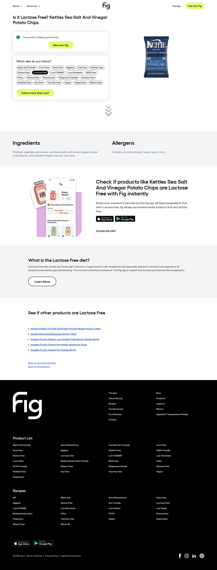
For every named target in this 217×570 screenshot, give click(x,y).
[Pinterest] (202, 556)
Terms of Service (34, 555)
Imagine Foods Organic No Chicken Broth (53, 349)
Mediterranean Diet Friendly (74, 461)
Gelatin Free (97, 67)
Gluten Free (24, 72)
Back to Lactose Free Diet (42, 362)
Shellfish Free (24, 82)
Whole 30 (65, 524)
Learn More (42, 281)
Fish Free (82, 67)
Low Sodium (114, 508)
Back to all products (39, 366)
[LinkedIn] (194, 556)
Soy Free (39, 82)
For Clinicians (114, 414)
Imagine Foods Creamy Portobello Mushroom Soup (59, 344)
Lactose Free (40, 72)
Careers (112, 419)
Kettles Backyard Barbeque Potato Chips (53, 333)
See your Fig (195, 5)
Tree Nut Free (54, 82)
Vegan (68, 82)
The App (176, 6)
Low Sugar (161, 508)
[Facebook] (180, 556)
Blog (158, 393)
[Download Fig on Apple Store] (22, 543)
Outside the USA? (106, 230)
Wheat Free (96, 82)
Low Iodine (18, 461)
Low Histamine (75, 72)
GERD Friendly (163, 450)
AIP (14, 497)
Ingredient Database (71, 555)
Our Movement (115, 409)
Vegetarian (80, 82)
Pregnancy (18, 519)
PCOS (111, 513)
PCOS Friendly (20, 466)
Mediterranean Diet (22, 513)
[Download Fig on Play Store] (43, 543)
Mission (160, 409)
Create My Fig (115, 398)
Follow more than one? (35, 92)
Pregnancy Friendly (68, 77)
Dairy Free (58, 67)
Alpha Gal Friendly (26, 67)
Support (160, 404)
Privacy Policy (51, 555)
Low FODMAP (57, 72)
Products (160, 398)
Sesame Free (87, 77)
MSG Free (91, 72)
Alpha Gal (65, 497)
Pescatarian (49, 77)
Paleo (20, 77)
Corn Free (44, 67)
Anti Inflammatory (70, 445)
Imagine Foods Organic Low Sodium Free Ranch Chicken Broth (65, 339)
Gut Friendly (114, 503)
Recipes (112, 404)
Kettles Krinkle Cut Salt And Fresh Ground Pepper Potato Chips (66, 328)
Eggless (70, 67)
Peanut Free (33, 77)
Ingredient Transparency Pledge (172, 414)
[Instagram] (187, 556)
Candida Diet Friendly (119, 445)
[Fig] (106, 5)
